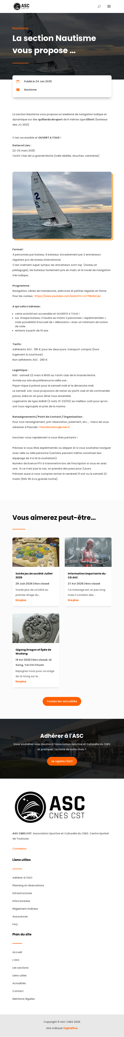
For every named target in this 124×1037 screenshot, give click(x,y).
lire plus (21, 600)
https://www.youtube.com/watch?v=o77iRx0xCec (68, 296)
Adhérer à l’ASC (22, 878)
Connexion (19, 849)
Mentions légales (23, 999)
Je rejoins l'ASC (62, 761)
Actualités (19, 983)
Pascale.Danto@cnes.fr (54, 427)
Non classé (41, 583)
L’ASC (16, 960)
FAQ (15, 924)
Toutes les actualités (62, 701)
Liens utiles (19, 975)
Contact (18, 991)
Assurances (20, 916)
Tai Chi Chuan (34, 665)
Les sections (20, 968)
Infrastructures (22, 893)
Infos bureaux (21, 901)
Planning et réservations (28, 885)
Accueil (17, 952)
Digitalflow (70, 1028)
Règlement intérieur (25, 909)
